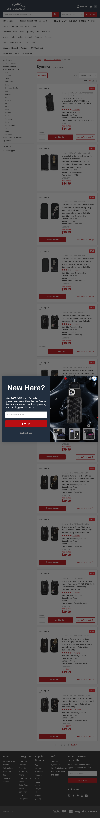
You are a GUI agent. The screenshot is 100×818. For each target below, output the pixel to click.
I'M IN (26, 424)
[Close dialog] (94, 379)
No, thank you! (26, 433)
